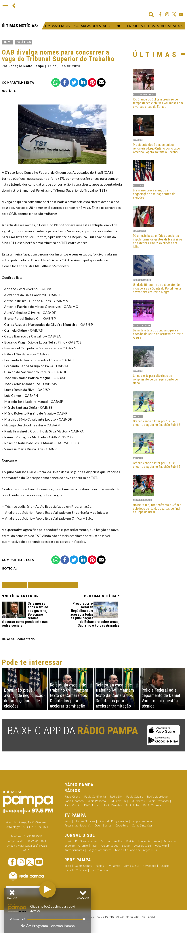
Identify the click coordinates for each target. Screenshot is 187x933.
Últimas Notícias (85, 821)
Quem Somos (102, 825)
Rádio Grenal (72, 796)
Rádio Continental (95, 796)
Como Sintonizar (142, 825)
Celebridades (109, 845)
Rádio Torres (92, 805)
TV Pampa (113, 865)
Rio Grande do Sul (86, 841)
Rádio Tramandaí (158, 801)
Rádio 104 (116, 796)
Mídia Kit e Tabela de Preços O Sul (136, 850)
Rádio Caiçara (134, 796)
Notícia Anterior (22, 596)
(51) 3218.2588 (32, 836)
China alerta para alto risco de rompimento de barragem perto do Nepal (155, 379)
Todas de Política (53, 585)
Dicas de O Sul (142, 845)
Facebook (160, 14)
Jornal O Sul (131, 865)
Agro (157, 841)
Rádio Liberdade (157, 796)
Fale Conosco (99, 870)
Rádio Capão (72, 805)
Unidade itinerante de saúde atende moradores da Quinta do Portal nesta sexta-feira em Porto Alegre (157, 288)
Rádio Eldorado (74, 801)
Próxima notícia (100, 596)
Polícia (130, 841)
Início (67, 821)
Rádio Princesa (96, 801)
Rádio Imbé (132, 805)
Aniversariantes (74, 850)
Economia (144, 841)
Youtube (181, 14)
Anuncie (164, 865)
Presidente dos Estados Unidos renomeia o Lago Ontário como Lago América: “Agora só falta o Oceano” (156, 148)
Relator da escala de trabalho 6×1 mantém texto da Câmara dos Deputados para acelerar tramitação (69, 695)
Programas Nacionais (77, 825)
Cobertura (121, 825)
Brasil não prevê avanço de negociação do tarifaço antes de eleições (154, 194)
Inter (94, 845)
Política (23, 42)
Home (7, 42)
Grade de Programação (113, 821)
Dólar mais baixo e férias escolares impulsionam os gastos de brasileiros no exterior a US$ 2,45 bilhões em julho (157, 241)
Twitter (174, 14)
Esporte (69, 845)
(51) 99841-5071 (35, 841)
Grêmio (83, 845)
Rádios (99, 865)
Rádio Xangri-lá (112, 805)
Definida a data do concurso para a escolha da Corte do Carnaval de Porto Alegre (158, 334)
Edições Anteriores (99, 850)
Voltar (15, 585)
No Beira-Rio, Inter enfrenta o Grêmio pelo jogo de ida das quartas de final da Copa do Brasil (157, 508)
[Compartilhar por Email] (101, 82)
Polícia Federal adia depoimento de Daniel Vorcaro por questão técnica (161, 698)
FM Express (137, 801)
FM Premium (117, 801)
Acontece (169, 841)
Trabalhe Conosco (75, 870)
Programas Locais (142, 821)
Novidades (149, 865)
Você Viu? (161, 845)
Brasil (67, 841)
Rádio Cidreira (152, 805)
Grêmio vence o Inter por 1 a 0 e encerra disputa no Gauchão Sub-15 (156, 423)
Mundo (105, 841)
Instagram (167, 14)
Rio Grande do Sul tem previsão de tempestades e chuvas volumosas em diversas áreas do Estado (158, 103)
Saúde (126, 845)
